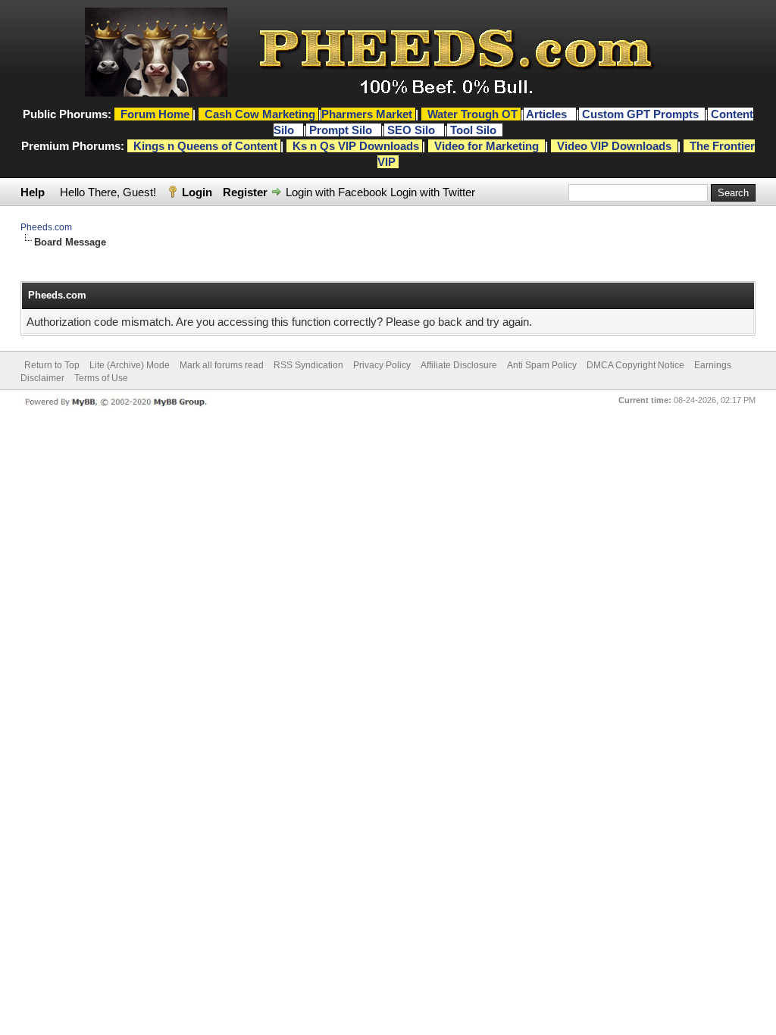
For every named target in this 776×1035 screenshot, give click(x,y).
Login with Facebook (336, 192)
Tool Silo (474, 130)
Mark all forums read (222, 365)
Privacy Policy (382, 365)
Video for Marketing (486, 145)
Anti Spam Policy (542, 365)
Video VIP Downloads (614, 145)
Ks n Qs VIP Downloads (356, 145)
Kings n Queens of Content (205, 145)
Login (197, 192)
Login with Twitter (432, 192)
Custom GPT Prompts (640, 114)
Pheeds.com (46, 227)
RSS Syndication (308, 365)
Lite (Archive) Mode (129, 365)
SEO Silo (412, 130)
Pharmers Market (366, 114)
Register (245, 192)
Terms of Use (101, 378)
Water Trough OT (472, 114)
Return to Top (52, 365)
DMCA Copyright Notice (635, 365)
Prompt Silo (342, 130)
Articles (548, 114)
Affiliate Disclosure (459, 365)
